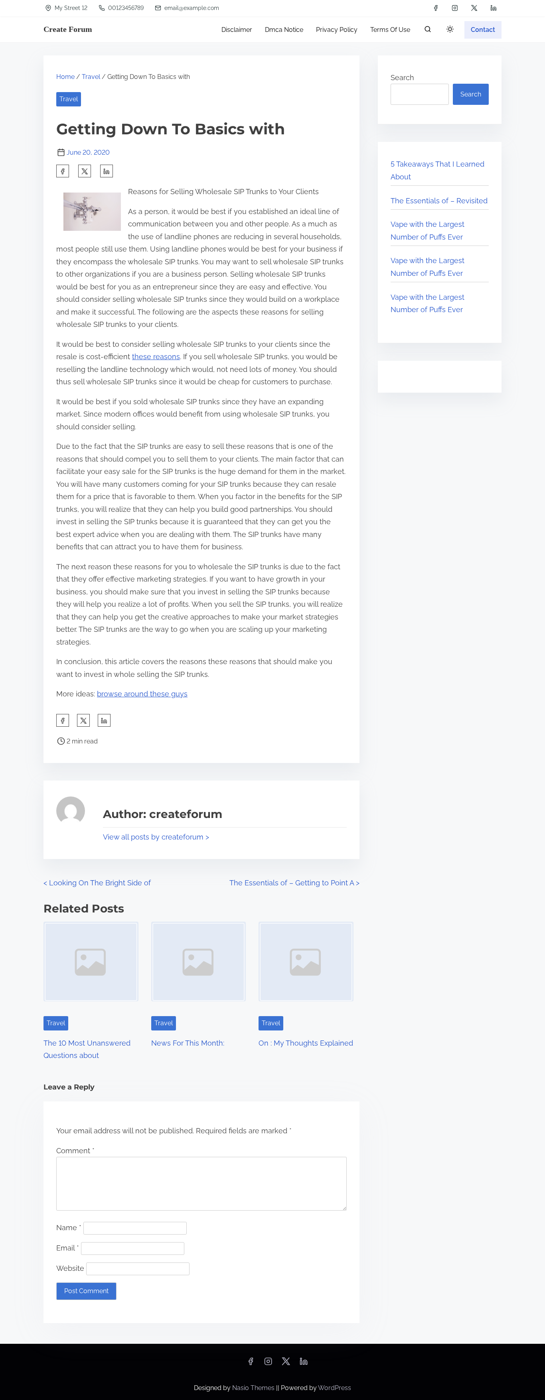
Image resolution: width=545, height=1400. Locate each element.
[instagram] (455, 8)
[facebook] (436, 8)
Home (65, 77)
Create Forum (67, 29)
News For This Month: (187, 1043)
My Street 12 (70, 8)
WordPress (334, 1388)
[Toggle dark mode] (448, 30)
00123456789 (125, 8)
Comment (75, 1150)
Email (67, 1248)
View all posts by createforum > (156, 837)
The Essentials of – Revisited (439, 201)
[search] (428, 31)
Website (70, 1268)
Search (402, 77)
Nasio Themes (254, 1388)
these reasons (156, 356)
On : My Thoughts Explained (306, 1043)
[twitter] (474, 8)
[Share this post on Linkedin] (106, 171)
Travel (91, 77)
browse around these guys (142, 694)
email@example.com (191, 8)
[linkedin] (494, 8)
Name (68, 1227)
